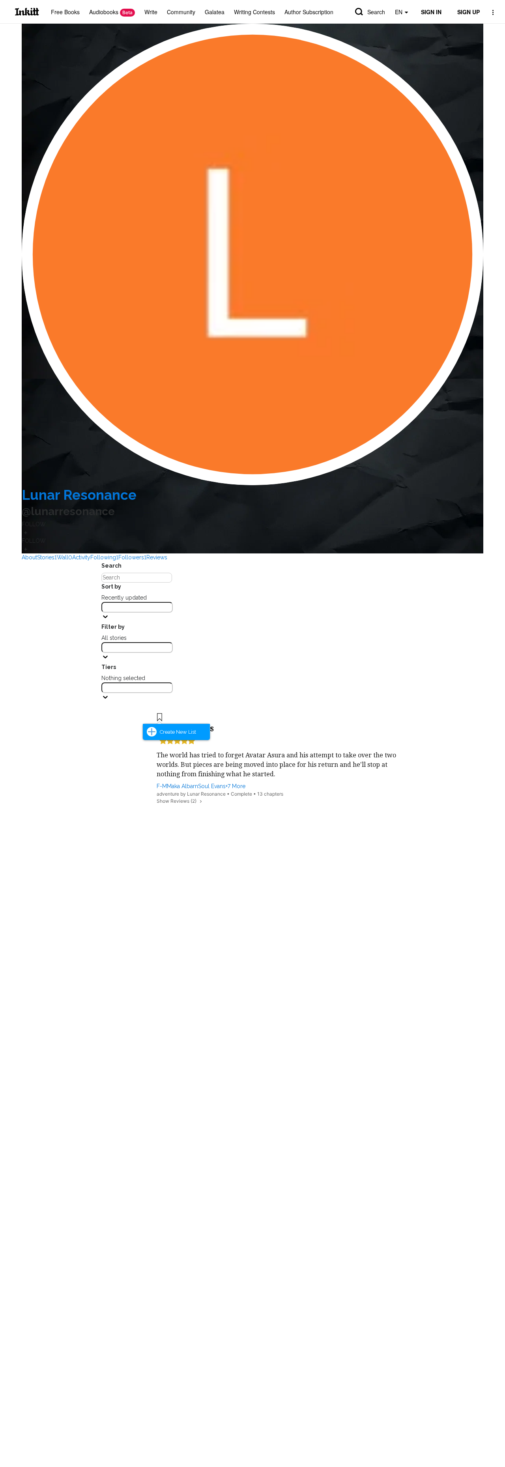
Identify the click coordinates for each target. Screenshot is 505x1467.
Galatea (214, 12)
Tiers (108, 667)
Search (376, 12)
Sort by (111, 586)
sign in (431, 12)
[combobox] (137, 607)
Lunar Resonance (79, 495)
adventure (168, 794)
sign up (468, 12)
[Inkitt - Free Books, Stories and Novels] (27, 11)
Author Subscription (308, 12)
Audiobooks (111, 12)
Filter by (113, 627)
